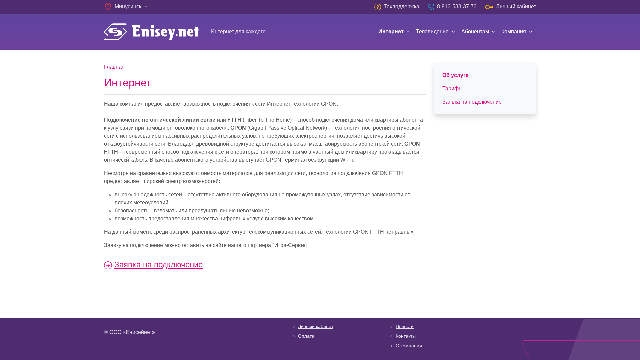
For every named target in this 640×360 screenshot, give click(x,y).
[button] (126, 7)
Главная (114, 67)
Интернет (391, 31)
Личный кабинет (315, 326)
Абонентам (475, 31)
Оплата (306, 336)
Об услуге (455, 75)
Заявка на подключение (158, 264)
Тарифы (452, 88)
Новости (405, 326)
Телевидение (432, 31)
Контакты (406, 336)
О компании (409, 345)
